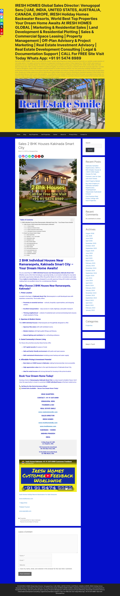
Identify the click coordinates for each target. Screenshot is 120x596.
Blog (24, 134)
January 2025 (90, 265)
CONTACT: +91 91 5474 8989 (33, 236)
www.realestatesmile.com (32, 243)
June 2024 (89, 280)
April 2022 (89, 303)
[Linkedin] (32, 156)
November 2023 (91, 293)
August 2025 (90, 251)
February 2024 (90, 288)
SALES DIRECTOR (30, 245)
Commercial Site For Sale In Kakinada (30, 520)
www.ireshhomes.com (32, 250)
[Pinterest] (35, 156)
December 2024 (91, 268)
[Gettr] (39, 156)
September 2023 (91, 298)
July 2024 (89, 278)
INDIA (28, 255)
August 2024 (90, 275)
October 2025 (90, 246)
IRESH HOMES (30, 246)
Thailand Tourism (24, 507)
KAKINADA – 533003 (31, 252)
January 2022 (90, 310)
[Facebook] (20, 156)
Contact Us (83, 134)
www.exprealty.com (25, 511)
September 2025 (91, 248)
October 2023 (90, 295)
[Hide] (0, 36)
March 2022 (90, 305)
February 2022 (90, 308)
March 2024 (90, 285)
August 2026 (90, 233)
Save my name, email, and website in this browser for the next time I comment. (46, 569)
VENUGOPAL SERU (31, 238)
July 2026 (89, 236)
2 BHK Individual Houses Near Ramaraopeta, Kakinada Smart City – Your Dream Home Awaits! (47, 222)
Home (18, 134)
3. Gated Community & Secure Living (34, 229)
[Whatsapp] (29, 156)
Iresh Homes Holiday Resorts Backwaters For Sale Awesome (38, 494)
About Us (63, 134)
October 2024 (90, 270)
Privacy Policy (73, 134)
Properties (23, 518)
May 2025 (89, 256)
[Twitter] (26, 156)
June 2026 (89, 238)
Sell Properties (45, 134)
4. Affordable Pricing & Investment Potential (36, 231)
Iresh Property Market (93, 181)
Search (88, 143)
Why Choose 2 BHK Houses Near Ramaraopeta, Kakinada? (39, 224)
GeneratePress (60, 593)
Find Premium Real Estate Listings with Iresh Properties (92, 198)
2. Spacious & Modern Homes (33, 227)
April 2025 (89, 258)
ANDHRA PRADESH (31, 253)
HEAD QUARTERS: (31, 234)
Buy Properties (33, 134)
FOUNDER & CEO (30, 240)
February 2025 (90, 263)
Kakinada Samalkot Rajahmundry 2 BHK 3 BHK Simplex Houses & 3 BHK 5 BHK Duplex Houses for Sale (93, 170)
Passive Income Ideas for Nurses (29, 521)
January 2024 (90, 290)
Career (55, 134)
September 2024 (91, 273)
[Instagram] (23, 156)
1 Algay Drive (23, 503)
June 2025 (89, 253)
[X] (42, 156)
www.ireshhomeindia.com (32, 248)
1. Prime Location (30, 226)
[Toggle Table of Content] (71, 220)
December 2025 (91, 243)
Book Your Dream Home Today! (32, 233)
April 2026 (89, 241)
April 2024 (89, 283)
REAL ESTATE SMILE (31, 241)
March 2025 (90, 260)
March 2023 (90, 300)
